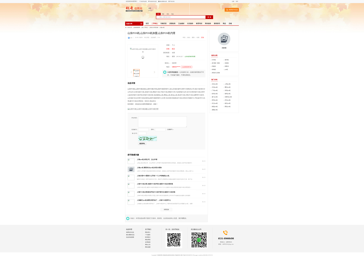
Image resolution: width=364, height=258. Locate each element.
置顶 (202, 37)
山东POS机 (131, 89)
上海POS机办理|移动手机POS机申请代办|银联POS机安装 (156, 192)
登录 (237, 1)
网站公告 (147, 244)
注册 (233, 1)
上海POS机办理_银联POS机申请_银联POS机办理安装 (155, 184)
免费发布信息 (233, 10)
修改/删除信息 (163, 1)
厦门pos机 (215, 97)
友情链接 (147, 242)
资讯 (168, 14)
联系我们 (147, 237)
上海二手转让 (144, 27)
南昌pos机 (215, 106)
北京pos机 (215, 84)
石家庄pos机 (228, 97)
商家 (163, 14)
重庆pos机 (228, 87)
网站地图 (147, 247)
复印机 (227, 60)
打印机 (214, 60)
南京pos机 (228, 103)
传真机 (227, 63)
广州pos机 (215, 90)
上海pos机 (161, 27)
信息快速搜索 (130, 237)
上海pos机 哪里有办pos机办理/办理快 (149, 167)
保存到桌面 (144, 1)
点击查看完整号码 (186, 67)
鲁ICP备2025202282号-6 (187, 255)
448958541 (229, 242)
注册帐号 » (170, 129)
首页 (147, 23)
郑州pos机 (215, 100)
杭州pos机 (215, 93)
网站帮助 (147, 239)
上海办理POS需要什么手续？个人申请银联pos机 (153, 176)
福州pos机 (228, 93)
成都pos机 (215, 109)
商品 (172, 14)
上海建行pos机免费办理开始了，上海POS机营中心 (154, 200)
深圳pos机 (228, 90)
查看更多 (166, 209)
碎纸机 (214, 69)
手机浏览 (172, 1)
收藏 (198, 37)
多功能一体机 (216, 63)
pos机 (226, 69)
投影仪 (227, 66)
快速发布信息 (153, 1)
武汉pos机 (228, 100)
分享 (131, 37)
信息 (158, 14)
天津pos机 (215, 87)
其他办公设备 (216, 72)
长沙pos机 (215, 103)
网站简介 (147, 232)
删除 (193, 37)
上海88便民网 (136, 27)
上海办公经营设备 (153, 27)
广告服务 (147, 234)
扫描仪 (214, 66)
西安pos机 (228, 106)
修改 (188, 37)
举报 (184, 37)
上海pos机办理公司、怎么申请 (147, 159)
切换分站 (150, 10)
